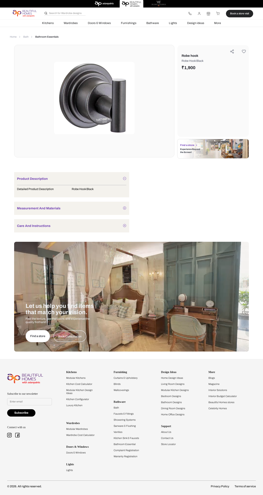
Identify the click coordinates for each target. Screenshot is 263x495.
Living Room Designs (172, 384)
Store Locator (168, 444)
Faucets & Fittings (124, 413)
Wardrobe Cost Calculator (80, 435)
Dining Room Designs (173, 408)
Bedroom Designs (171, 396)
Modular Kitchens (76, 378)
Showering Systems (125, 420)
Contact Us (167, 438)
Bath (116, 407)
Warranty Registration (125, 456)
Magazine (214, 384)
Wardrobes (71, 23)
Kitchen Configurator (77, 399)
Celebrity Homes (217, 408)
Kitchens (48, 23)
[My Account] (199, 13)
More (217, 23)
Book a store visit (239, 13)
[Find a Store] (208, 13)
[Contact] (189, 13)
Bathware (152, 23)
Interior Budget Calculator (222, 396)
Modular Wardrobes (77, 429)
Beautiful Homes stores (221, 402)
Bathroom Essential (125, 444)
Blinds (117, 384)
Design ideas (195, 23)
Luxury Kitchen (74, 405)
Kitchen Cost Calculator (79, 384)
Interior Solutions (217, 390)
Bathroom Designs (171, 402)
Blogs (211, 378)
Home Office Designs (172, 414)
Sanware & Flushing (125, 426)
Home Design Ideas (172, 378)
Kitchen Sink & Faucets (126, 438)
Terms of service (245, 486)
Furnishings (128, 23)
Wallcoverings (121, 390)
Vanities (118, 432)
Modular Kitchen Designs (175, 390)
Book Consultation (70, 336)
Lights (173, 23)
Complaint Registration (126, 450)
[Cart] (217, 13)
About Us (166, 432)
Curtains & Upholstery (126, 378)
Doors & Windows (99, 23)
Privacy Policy (220, 486)
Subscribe (21, 412)
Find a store (187, 145)
